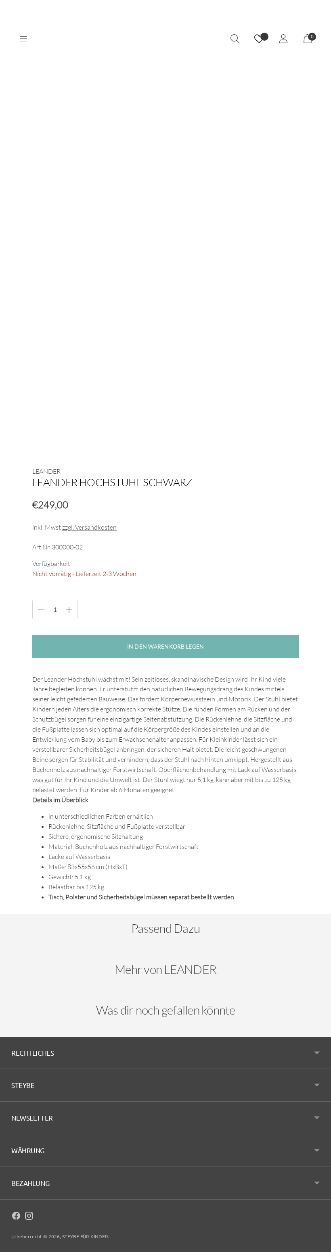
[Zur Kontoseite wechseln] (283, 38)
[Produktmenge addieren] (41, 610)
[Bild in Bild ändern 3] (165, 372)
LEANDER (46, 471)
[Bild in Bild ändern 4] (220, 372)
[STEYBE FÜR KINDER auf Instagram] (29, 1217)
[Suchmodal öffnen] (235, 38)
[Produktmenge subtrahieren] (69, 610)
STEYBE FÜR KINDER (85, 1236)
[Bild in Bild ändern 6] (55, 426)
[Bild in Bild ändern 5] (275, 372)
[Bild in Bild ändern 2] (110, 372)
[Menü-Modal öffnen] (23, 38)
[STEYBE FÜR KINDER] (165, 38)
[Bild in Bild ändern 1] (55, 372)
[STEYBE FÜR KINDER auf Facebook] (16, 1217)
